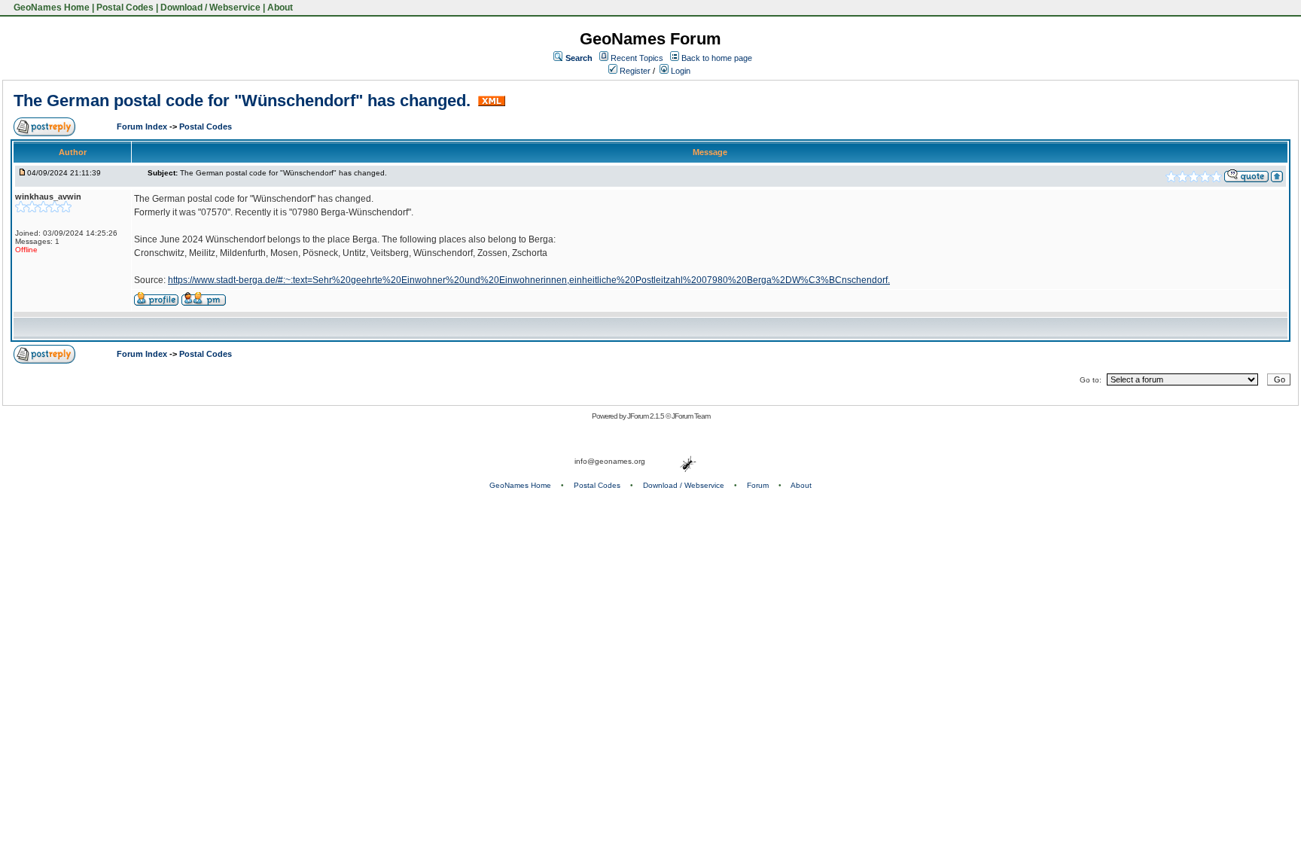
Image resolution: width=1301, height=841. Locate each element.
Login (679, 70)
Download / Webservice (210, 7)
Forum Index (143, 126)
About (280, 7)
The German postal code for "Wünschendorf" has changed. (244, 100)
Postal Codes (125, 7)
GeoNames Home (50, 7)
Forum (758, 485)
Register (633, 70)
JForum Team (691, 416)
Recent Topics (637, 57)
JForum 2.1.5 (646, 416)
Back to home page (716, 57)
